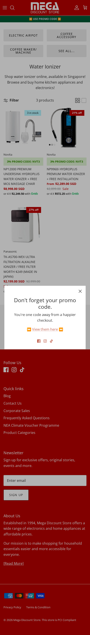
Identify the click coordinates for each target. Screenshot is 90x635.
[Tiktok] (51, 341)
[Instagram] (45, 341)
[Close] (80, 291)
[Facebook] (38, 341)
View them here (45, 329)
